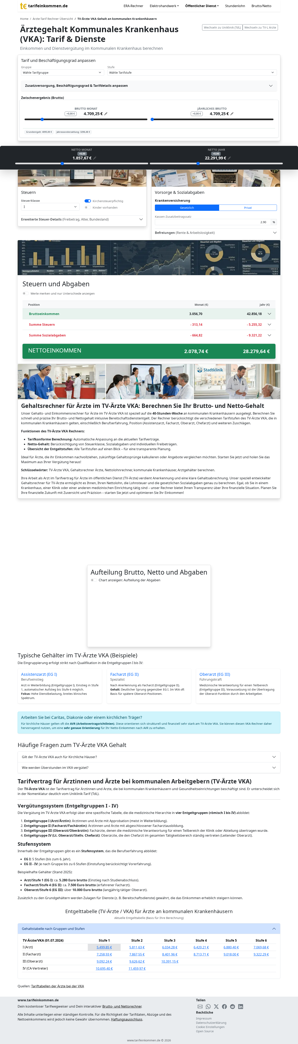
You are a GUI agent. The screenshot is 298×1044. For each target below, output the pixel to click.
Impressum (204, 1018)
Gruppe (26, 67)
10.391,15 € (169, 961)
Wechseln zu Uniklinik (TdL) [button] (222, 27)
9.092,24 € (104, 961)
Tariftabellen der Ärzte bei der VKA (57, 986)
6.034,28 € (169, 947)
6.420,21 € (201, 947)
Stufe (111, 67)
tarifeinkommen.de (48, 5)
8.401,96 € (169, 954)
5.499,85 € (104, 947)
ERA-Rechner (133, 6)
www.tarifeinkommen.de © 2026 (149, 1040)
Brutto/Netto (261, 6)
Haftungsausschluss (126, 1019)
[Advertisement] (149, 531)
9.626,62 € (137, 961)
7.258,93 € (104, 954)
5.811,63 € (137, 947)
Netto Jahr (216, 150)
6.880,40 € (231, 947)
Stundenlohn (235, 6)
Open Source (205, 1031)
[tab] (149, 86)
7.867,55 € (137, 954)
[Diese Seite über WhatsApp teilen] (208, 1006)
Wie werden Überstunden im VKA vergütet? (55, 767)
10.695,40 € (104, 968)
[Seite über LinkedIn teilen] (241, 1006)
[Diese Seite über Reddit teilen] (232, 1006)
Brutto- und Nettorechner (121, 1006)
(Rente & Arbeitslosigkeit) (185, 232)
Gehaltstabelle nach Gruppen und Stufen (53, 928)
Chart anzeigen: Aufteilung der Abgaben (129, 580)
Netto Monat (81, 150)
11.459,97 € (137, 968)
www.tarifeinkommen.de (38, 1000)
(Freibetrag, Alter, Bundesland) (65, 219)
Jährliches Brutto (212, 108)
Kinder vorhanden (105, 207)
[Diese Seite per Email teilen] (200, 1006)
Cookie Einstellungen (210, 1027)
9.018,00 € (231, 954)
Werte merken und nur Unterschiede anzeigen (63, 293)
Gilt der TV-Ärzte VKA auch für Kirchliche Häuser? (59, 757)
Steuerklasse (30, 201)
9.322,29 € (261, 954)
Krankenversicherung (172, 200)
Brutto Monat (86, 108)
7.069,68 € (261, 947)
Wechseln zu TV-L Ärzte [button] (260, 27)
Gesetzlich (187, 208)
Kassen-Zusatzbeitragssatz (173, 217)
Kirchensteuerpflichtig (108, 201)
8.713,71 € (201, 954)
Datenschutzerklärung (211, 1023)
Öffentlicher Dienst (200, 6)
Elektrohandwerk (163, 6)
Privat (248, 208)
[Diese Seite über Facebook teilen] (224, 1006)
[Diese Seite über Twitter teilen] (216, 1006)
